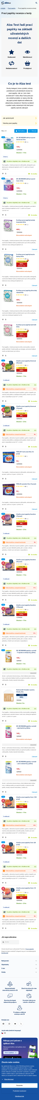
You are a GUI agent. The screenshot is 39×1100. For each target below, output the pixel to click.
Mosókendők (4, 953)
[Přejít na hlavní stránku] (6, 3)
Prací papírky (12, 8)
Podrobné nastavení (19, 1091)
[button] (19, 960)
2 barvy (5, 156)
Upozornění (33, 673)
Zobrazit (34, 249)
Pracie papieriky (30, 949)
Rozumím (19, 1085)
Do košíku (34, 174)
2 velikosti (6, 380)
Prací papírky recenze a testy (27, 8)
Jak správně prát (8, 118)
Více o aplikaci (9, 1052)
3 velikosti (6, 533)
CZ (5, 1033)
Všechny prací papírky (10, 123)
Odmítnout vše (19, 1096)
